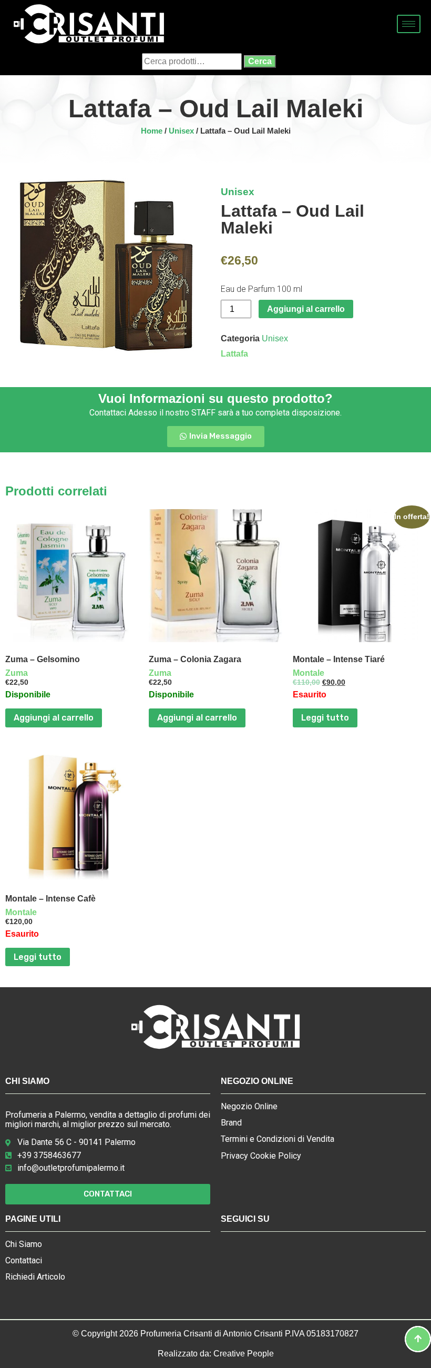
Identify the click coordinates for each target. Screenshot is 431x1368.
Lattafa (234, 353)
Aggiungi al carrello (306, 309)
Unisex (181, 131)
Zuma (16, 672)
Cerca (260, 61)
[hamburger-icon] (408, 24)
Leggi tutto (325, 718)
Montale (308, 672)
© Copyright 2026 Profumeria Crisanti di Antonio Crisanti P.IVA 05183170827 (215, 1333)
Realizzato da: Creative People (216, 1353)
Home (151, 131)
